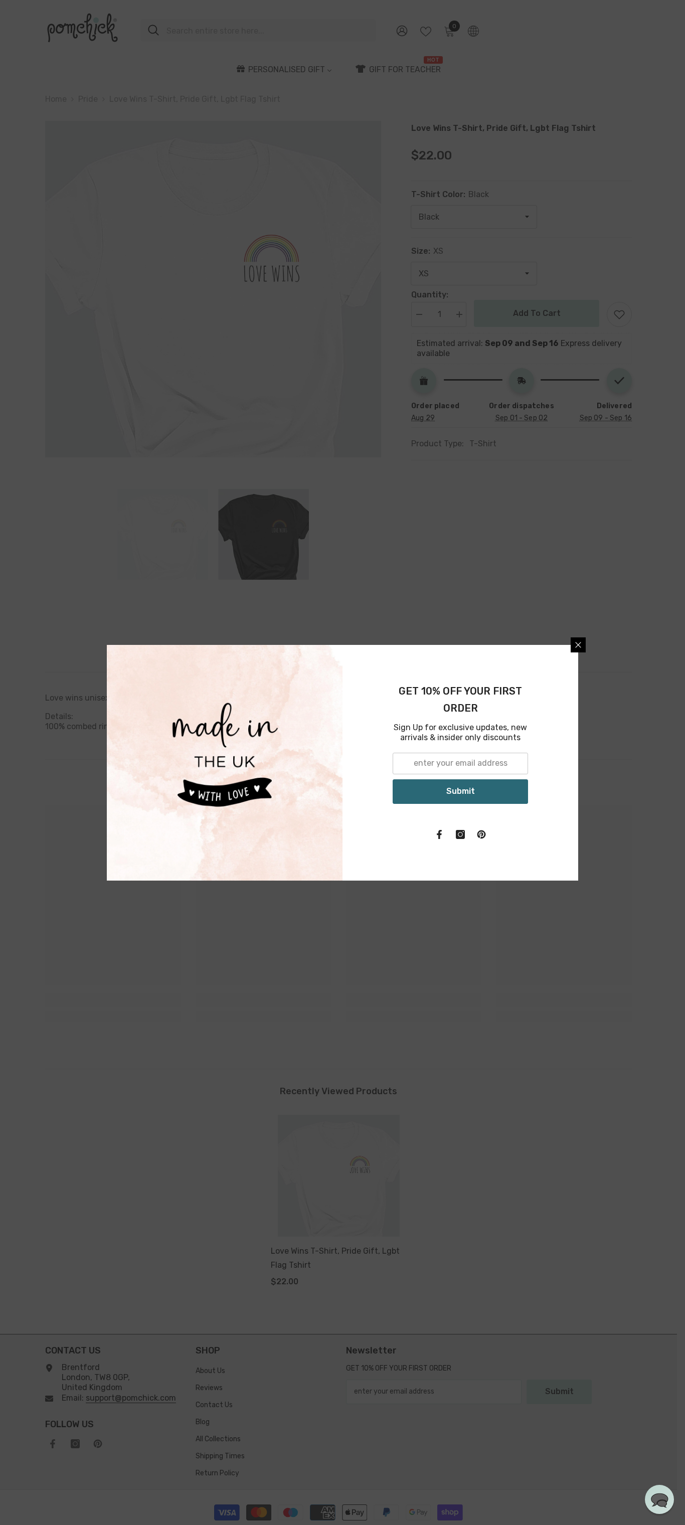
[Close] (578, 644)
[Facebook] (439, 834)
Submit (460, 791)
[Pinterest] (481, 834)
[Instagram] (460, 834)
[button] (659, 1499)
